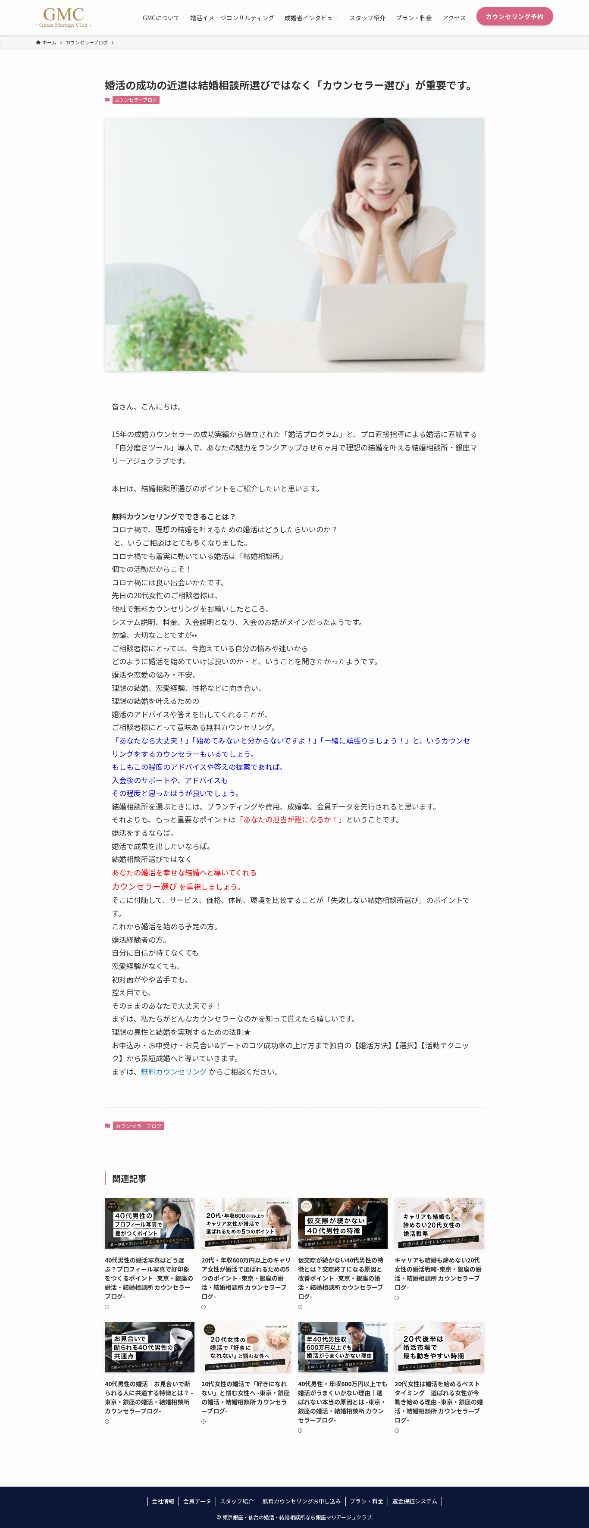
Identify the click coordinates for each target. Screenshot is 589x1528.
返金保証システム (414, 1501)
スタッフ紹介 (237, 1501)
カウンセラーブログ (136, 99)
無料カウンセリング (174, 1071)
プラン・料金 (366, 1501)
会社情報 (163, 1501)
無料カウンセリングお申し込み (302, 1501)
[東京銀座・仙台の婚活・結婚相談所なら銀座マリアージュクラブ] (63, 17)
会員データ (197, 1501)
